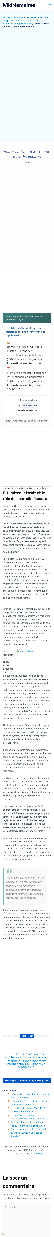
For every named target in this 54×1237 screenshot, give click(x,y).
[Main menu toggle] (50, 5)
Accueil (6, 17)
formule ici (38, 1153)
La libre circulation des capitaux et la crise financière (26, 1056)
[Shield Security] (3, 1234)
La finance (18, 17)
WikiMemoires (19, 5)
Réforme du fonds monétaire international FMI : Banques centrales (26, 1064)
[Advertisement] (27, 289)
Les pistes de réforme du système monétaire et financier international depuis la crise (25, 20)
